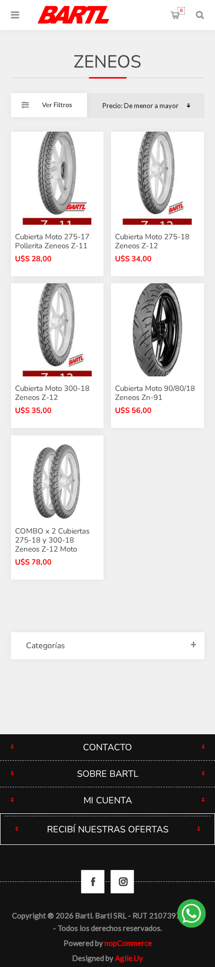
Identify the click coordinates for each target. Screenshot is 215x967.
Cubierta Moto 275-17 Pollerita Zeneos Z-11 (52, 241)
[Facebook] (92, 881)
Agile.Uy (129, 957)
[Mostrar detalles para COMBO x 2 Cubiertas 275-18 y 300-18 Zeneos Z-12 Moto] (57, 482)
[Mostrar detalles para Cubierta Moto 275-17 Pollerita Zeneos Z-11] (57, 178)
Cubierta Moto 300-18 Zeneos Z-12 (52, 392)
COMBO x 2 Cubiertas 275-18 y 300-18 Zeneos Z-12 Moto (52, 540)
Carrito (181, 11)
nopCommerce (128, 942)
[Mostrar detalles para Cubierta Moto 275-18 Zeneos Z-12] (157, 178)
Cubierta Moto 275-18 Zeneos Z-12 (152, 241)
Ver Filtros (57, 105)
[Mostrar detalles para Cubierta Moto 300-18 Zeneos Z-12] (57, 329)
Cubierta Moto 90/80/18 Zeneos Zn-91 (155, 392)
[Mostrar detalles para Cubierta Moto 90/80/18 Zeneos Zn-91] (157, 329)
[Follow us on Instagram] (122, 881)
